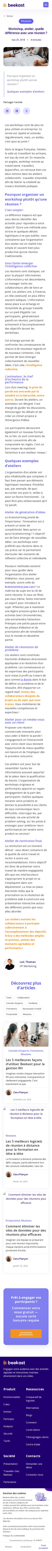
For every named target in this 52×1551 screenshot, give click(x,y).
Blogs (29, 1415)
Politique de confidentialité (14, 1535)
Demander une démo (34, 1465)
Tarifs (6, 1441)
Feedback (32, 1003)
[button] (46, 4)
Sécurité (7, 1433)
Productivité (11, 1014)
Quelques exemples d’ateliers (25, 91)
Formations (11, 1008)
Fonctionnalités (11, 1397)
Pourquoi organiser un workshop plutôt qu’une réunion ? (22, 80)
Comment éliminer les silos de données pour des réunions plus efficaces (26, 1230)
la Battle (26, 679)
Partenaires (9, 1482)
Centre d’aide (33, 1444)
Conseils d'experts (18, 1050)
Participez (8, 1419)
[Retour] (4, 16)
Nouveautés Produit (32, 1008)
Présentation (10, 1463)
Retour (10, 16)
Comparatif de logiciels (33, 1398)
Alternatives (32, 1407)
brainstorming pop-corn (20, 586)
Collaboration (23, 997)
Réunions (26, 21)
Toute (9, 997)
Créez (6, 1404)
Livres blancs (33, 1429)
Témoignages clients (37, 1437)
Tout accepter (43, 1546)
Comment (31, 1422)
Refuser (8, 1546)
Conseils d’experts (14, 1003)
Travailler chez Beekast (11, 1473)
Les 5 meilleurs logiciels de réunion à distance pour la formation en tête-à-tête (24, 1147)
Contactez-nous (34, 1474)
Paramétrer (26, 1546)
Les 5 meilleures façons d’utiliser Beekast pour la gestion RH (25, 1064)
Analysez (8, 1426)
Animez (7, 1411)
